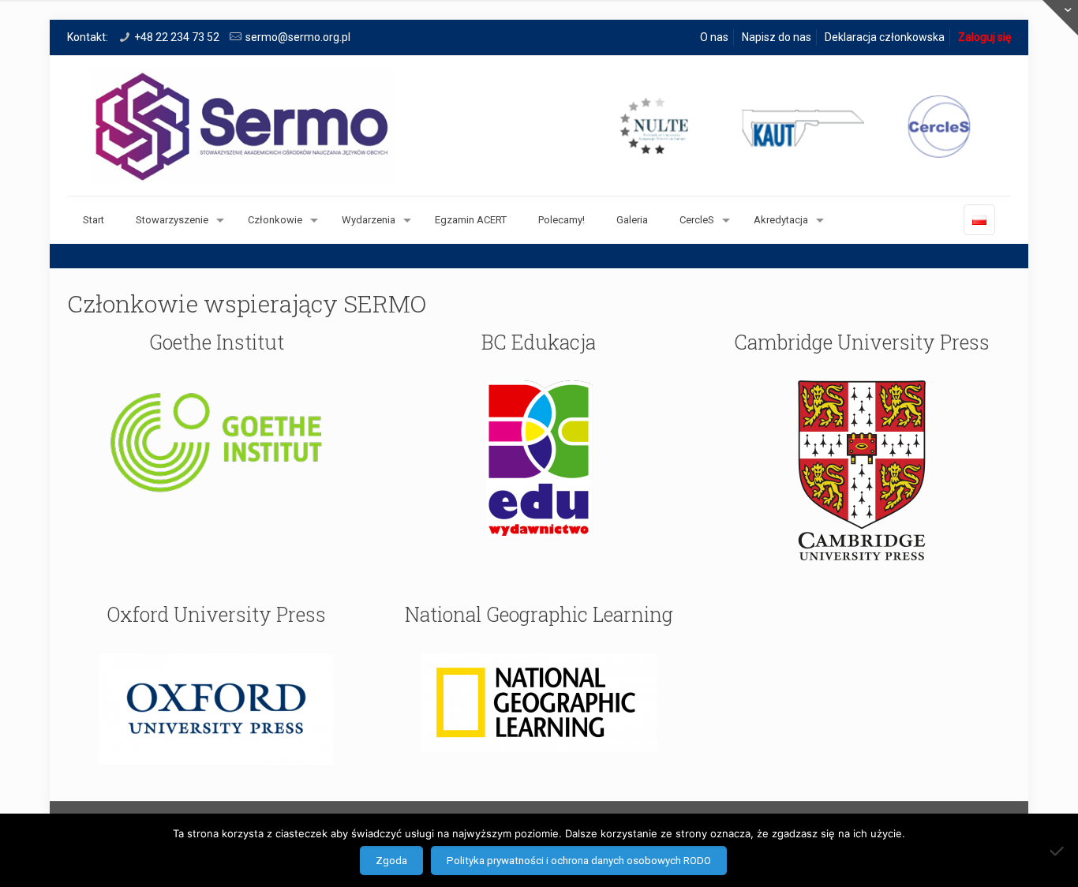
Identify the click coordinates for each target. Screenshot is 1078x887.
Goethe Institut (216, 342)
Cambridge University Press (862, 342)
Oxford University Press (216, 614)
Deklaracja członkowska (885, 37)
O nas (714, 37)
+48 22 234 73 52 (176, 37)
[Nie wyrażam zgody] (1058, 851)
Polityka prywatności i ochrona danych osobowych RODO (579, 860)
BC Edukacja (538, 342)
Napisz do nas (776, 37)
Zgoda (391, 860)
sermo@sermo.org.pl (297, 37)
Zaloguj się (984, 37)
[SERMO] (539, 125)
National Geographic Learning (539, 614)
